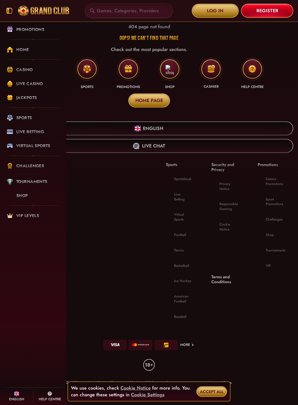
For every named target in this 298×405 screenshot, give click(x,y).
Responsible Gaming (228, 206)
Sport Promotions (274, 202)
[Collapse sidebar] (9, 11)
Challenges (274, 219)
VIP (268, 265)
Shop (270, 234)
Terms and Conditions (221, 279)
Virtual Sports (179, 217)
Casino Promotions (274, 181)
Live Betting (179, 197)
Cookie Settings (147, 394)
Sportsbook (182, 179)
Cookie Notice (224, 227)
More (185, 344)
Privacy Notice (224, 186)
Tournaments (275, 250)
